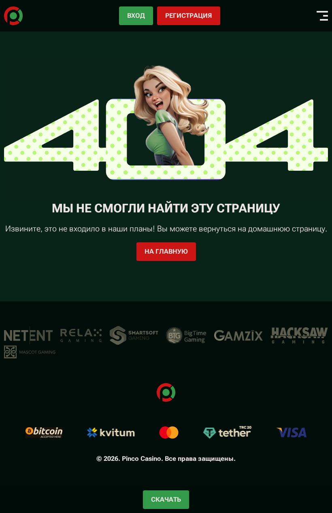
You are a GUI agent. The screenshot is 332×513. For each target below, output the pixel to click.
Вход (136, 15)
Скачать (166, 499)
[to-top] (290, 464)
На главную (166, 251)
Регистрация (188, 15)
